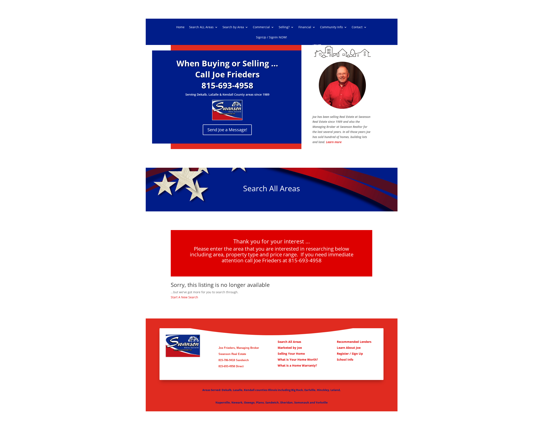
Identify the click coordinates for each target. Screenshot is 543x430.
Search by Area (233, 27)
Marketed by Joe (290, 348)
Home (180, 27)
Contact (357, 27)
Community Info (331, 27)
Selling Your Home (292, 354)
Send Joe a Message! (227, 130)
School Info (345, 359)
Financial (304, 27)
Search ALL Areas (201, 27)
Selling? (284, 27)
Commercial (261, 27)
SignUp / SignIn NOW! (271, 37)
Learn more (333, 142)
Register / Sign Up (350, 354)
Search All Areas (289, 342)
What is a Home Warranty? (297, 365)
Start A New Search (184, 297)
